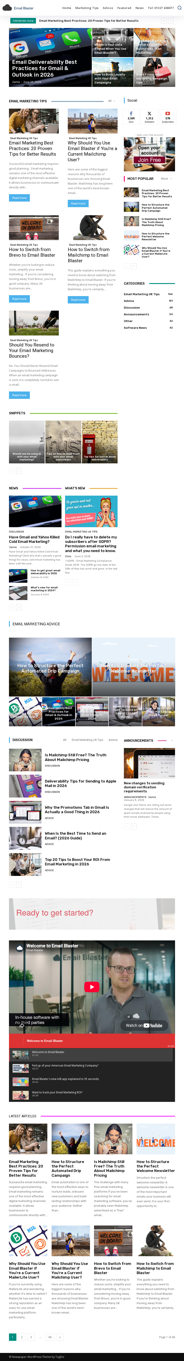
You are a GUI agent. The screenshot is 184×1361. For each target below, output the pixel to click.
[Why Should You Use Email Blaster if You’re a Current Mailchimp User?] (93, 121)
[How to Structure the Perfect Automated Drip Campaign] (131, 207)
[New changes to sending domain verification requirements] (149, 763)
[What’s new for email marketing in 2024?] (18, 593)
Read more (19, 198)
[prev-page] (12, 471)
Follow (149, 112)
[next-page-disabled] (75, 582)
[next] (171, 21)
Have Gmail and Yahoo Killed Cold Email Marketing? (34, 539)
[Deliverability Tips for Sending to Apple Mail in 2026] (25, 786)
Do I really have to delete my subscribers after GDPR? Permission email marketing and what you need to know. (91, 544)
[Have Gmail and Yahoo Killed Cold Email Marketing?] (35, 511)
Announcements (135, 797)
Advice (16, 55)
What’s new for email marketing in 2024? (44, 589)
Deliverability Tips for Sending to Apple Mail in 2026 (80, 783)
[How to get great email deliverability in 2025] (18, 576)
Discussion (16, 532)
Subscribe (168, 112)
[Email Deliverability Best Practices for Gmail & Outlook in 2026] (50, 57)
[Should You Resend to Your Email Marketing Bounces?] (34, 323)
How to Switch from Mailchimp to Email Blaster (89, 255)
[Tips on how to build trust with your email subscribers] (63, 442)
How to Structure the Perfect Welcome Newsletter (155, 236)
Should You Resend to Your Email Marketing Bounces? (31, 350)
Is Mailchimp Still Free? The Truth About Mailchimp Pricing (156, 222)
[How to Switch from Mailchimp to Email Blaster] (93, 227)
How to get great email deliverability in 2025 (45, 572)
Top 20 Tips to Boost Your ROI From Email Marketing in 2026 (77, 861)
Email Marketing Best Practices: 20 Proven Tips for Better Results (32, 148)
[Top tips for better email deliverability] (100, 442)
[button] (179, 7)
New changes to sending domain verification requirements (144, 787)
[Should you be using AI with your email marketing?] (27, 442)
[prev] (163, 21)
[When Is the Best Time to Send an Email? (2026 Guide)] (125, 711)
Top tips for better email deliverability (100, 458)
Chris (68, 556)
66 (50, 1337)
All (64, 740)
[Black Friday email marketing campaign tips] (154, 72)
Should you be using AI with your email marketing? (27, 456)
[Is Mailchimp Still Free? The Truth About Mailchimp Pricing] (131, 221)
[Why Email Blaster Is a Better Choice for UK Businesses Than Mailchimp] (154, 42)
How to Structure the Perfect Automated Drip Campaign (82, 20)
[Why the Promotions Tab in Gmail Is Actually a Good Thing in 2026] (92, 711)
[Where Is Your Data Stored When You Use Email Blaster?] (113, 42)
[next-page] (19, 471)
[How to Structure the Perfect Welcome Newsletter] (131, 235)
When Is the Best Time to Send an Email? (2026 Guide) (75, 835)
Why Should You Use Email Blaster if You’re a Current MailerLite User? (156, 252)
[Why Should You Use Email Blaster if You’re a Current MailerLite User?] (131, 250)
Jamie (13, 547)
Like (131, 112)
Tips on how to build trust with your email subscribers (63, 456)
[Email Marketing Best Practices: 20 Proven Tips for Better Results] (34, 121)
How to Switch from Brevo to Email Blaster (32, 252)
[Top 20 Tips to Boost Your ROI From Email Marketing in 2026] (25, 864)
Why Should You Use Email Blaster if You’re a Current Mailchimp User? (92, 151)
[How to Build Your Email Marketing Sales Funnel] (158, 711)
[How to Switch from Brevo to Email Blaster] (34, 227)
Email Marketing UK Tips (24, 138)
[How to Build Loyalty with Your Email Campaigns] (113, 72)
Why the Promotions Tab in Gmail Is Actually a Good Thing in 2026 (77, 809)
